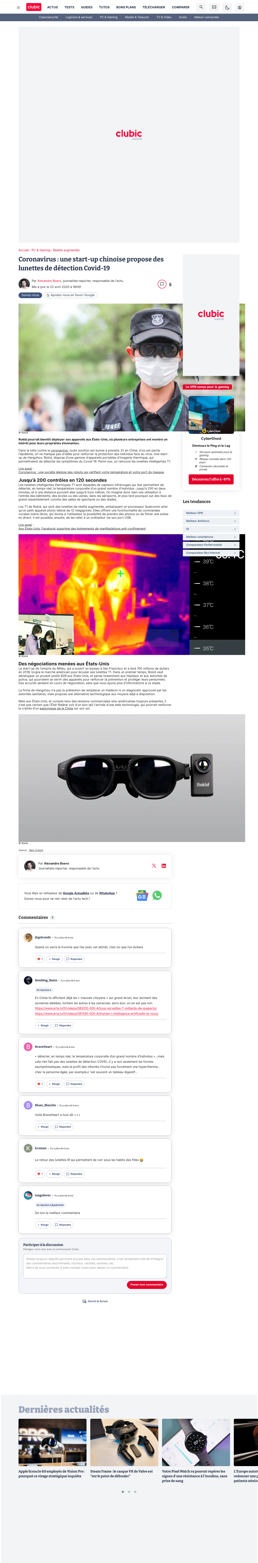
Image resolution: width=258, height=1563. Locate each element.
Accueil (24, 250)
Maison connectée (206, 17)
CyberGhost (211, 438)
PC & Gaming (108, 17)
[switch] (227, 7)
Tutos (104, 7)
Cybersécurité (48, 17)
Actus (52, 7)
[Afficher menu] (18, 7)
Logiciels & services (79, 17)
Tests (69, 7)
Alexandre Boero (49, 280)
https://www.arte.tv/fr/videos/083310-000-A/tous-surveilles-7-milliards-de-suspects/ (96, 1008)
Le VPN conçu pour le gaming (207, 386)
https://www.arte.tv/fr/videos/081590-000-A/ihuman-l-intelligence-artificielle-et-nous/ (96, 1013)
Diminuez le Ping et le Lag (211, 445)
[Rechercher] (201, 7)
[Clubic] (34, 7)
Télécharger (153, 7)
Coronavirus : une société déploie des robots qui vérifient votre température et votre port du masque (91, 472)
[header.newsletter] (214, 7)
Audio (183, 17)
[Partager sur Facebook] (248, 1531)
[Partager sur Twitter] (248, 1543)
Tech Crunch (36, 850)
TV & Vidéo (164, 17)
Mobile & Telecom (137, 17)
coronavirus (59, 450)
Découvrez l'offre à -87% (211, 479)
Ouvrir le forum (98, 1301)
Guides (86, 7)
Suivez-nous (30, 295)
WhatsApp (107, 893)
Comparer (180, 7)
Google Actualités (76, 893)
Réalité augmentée (66, 250)
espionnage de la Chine (56, 708)
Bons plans (126, 7)
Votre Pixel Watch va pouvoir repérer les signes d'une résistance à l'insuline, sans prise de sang (194, 1476)
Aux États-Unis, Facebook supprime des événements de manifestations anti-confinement (82, 528)
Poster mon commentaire (147, 1284)
